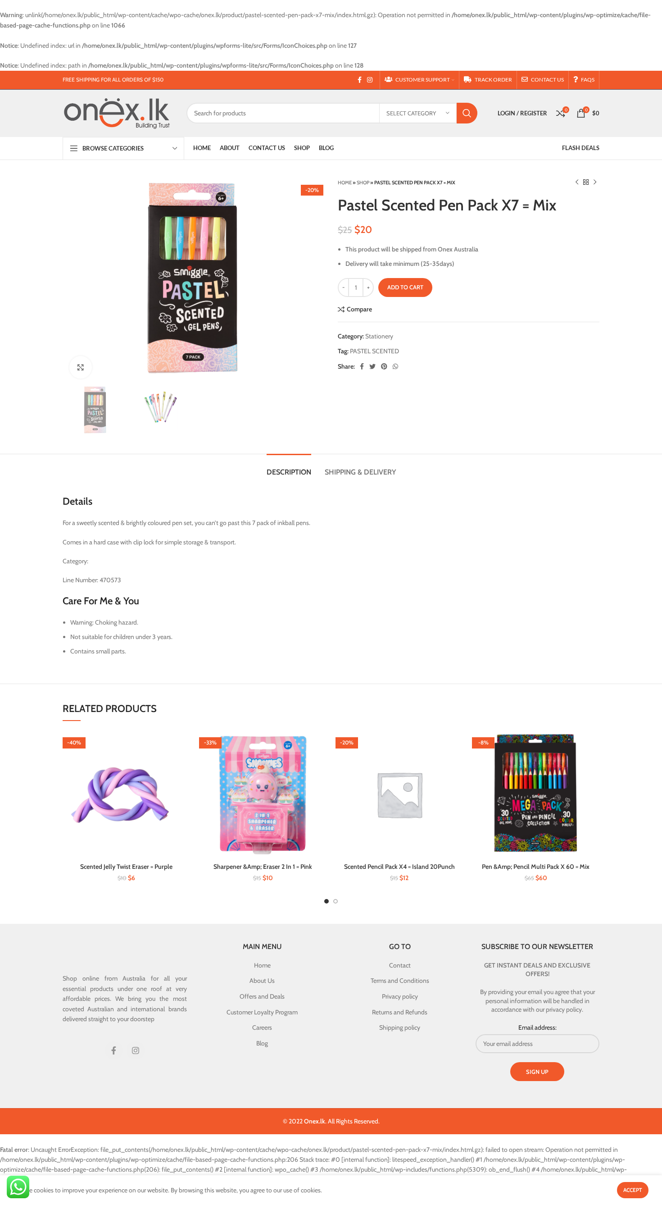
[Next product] (594, 182)
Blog (262, 1043)
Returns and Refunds (399, 1012)
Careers (262, 1027)
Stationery (379, 336)
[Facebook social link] (359, 80)
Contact (400, 965)
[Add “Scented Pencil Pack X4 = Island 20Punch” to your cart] (456, 745)
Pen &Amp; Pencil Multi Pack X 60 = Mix (535, 867)
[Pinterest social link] (384, 366)
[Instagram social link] (369, 80)
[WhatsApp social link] (395, 366)
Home (345, 182)
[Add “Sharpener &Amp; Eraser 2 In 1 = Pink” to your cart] (319, 745)
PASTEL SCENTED (374, 351)
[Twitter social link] (372, 366)
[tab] (289, 467)
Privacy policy (400, 996)
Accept (632, 1190)
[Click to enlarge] (80, 367)
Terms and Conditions (400, 981)
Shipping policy (399, 1027)
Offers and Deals (262, 996)
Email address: (537, 1027)
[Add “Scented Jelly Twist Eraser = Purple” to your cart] (183, 745)
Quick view (183, 765)
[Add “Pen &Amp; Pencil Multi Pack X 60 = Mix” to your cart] (592, 745)
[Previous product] (576, 182)
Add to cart (405, 287)
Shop (363, 182)
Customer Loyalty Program (262, 1012)
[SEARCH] (467, 113)
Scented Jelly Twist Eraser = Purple (126, 867)
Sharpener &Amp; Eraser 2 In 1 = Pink (262, 867)
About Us (262, 981)
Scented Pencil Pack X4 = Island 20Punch (399, 867)
